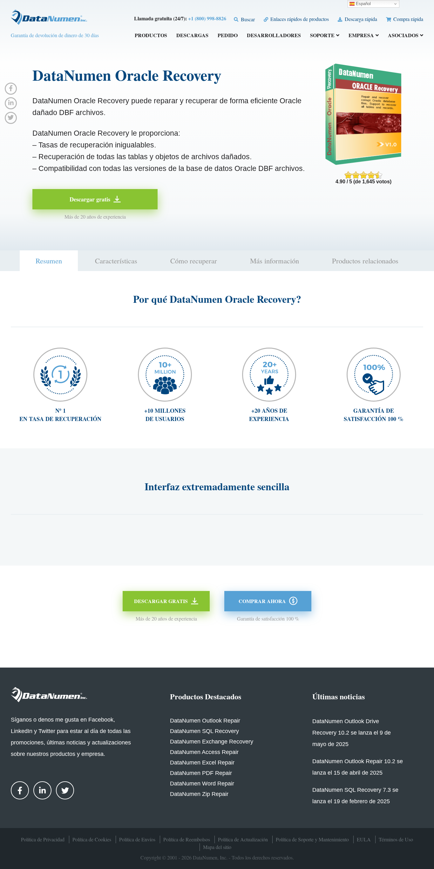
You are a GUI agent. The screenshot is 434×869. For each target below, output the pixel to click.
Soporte (322, 36)
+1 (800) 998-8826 (207, 18)
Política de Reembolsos (186, 839)
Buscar (247, 19)
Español (363, 3)
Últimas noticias (338, 696)
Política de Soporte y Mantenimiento (312, 839)
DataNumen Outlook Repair (205, 720)
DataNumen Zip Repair (199, 794)
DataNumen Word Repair (202, 783)
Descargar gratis (90, 199)
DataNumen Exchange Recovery (211, 741)
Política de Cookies (91, 839)
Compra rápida (407, 19)
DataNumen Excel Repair (202, 762)
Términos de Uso (396, 839)
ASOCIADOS (403, 36)
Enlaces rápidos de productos (299, 19)
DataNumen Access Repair (204, 752)
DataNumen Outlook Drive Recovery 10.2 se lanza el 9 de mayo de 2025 (351, 732)
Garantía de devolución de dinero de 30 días (55, 35)
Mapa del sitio (217, 847)
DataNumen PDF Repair (201, 773)
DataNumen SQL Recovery (204, 731)
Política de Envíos (137, 839)
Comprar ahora (262, 601)
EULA (364, 839)
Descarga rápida (360, 19)
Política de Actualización (243, 839)
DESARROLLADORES (274, 36)
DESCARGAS (192, 36)
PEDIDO (228, 36)
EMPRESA (361, 36)
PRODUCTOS (151, 36)
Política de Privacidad (42, 839)
